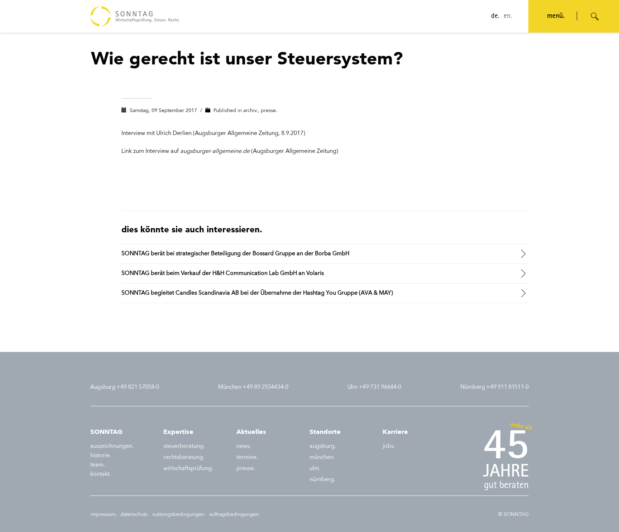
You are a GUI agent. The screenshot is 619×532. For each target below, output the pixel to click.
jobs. (389, 446)
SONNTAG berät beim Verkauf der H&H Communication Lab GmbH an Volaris (222, 273)
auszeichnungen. (112, 446)
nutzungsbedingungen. (179, 514)
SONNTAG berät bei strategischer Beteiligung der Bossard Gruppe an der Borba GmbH (235, 254)
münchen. (322, 457)
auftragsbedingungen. (234, 514)
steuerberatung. (184, 446)
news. (243, 446)
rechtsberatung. (184, 457)
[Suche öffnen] (595, 16)
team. (97, 465)
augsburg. (323, 446)
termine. (247, 457)
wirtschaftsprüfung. (188, 468)
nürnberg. (322, 480)
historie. (100, 456)
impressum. (103, 514)
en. (508, 16)
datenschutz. (134, 514)
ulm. (315, 468)
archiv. (250, 110)
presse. (269, 110)
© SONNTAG (513, 514)
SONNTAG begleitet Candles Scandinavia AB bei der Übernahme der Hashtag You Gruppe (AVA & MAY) (257, 293)
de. (495, 16)
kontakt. (100, 474)
